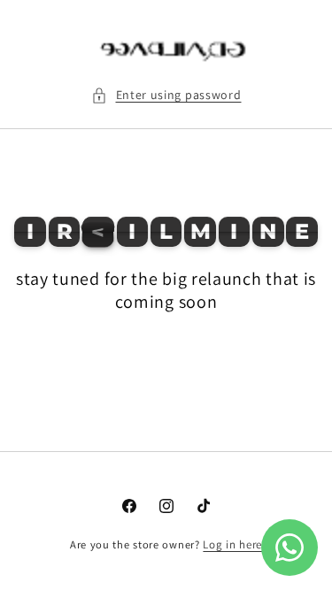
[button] (166, 95)
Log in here (232, 544)
